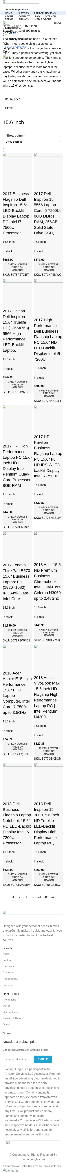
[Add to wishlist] (27, 186)
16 (52, 896)
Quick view (17, 186)
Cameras (8, 972)
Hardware (8, 966)
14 (39, 896)
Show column (15, 135)
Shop (18, 26)
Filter (9, 108)
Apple (6, 953)
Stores (6, 1005)
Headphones (10, 978)
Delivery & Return (13, 1018)
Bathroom (8, 985)
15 (46, 896)
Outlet (6, 1024)
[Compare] (7, 186)
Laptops (7, 960)
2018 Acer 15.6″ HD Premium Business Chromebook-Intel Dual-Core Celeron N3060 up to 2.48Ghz (48, 581)
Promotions (9, 999)
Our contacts (10, 1012)
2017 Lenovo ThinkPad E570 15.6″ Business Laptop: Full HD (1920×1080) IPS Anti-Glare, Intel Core (16, 582)
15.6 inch (40, 241)
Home (7, 26)
